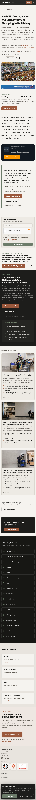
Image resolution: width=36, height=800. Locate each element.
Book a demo (9, 311)
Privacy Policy (12, 792)
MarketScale (25, 45)
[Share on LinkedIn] (19, 58)
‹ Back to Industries (6, 9)
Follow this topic (18, 244)
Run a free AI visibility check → (13, 266)
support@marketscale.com (10, 241)
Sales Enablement (28, 48)
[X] (5, 758)
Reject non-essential (25, 796)
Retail (3, 13)
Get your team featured (13, 196)
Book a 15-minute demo (12, 734)
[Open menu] (34, 2)
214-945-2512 (12, 239)
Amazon (18, 51)
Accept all (10, 796)
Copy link (10, 58)
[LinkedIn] (2, 758)
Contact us (4, 753)
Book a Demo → (5, 755)
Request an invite (9, 108)
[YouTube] (8, 758)
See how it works (11, 201)
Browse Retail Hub (9, 509)
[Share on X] (16, 58)
